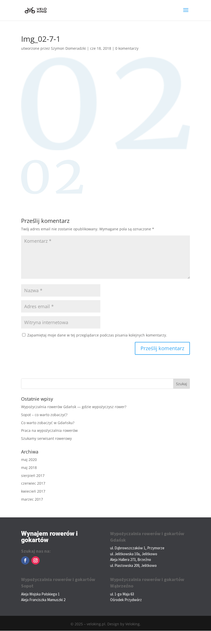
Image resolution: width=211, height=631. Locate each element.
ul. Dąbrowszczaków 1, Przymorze (137, 547)
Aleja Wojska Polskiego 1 (40, 594)
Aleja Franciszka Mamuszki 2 (43, 599)
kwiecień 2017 (33, 491)
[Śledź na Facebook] (25, 560)
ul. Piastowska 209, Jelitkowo (133, 565)
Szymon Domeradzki (68, 48)
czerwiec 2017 (33, 483)
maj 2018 (29, 467)
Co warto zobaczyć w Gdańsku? (47, 422)
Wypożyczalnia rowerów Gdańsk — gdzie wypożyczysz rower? (73, 406)
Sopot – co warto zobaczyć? (44, 414)
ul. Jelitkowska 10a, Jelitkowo (133, 553)
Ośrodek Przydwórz (126, 599)
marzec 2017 (32, 499)
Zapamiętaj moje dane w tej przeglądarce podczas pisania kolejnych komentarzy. (97, 335)
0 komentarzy (126, 48)
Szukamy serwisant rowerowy (46, 438)
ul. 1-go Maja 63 (122, 594)
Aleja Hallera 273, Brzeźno (130, 559)
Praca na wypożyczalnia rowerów (49, 430)
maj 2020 (29, 459)
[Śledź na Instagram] (35, 560)
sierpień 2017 (33, 475)
